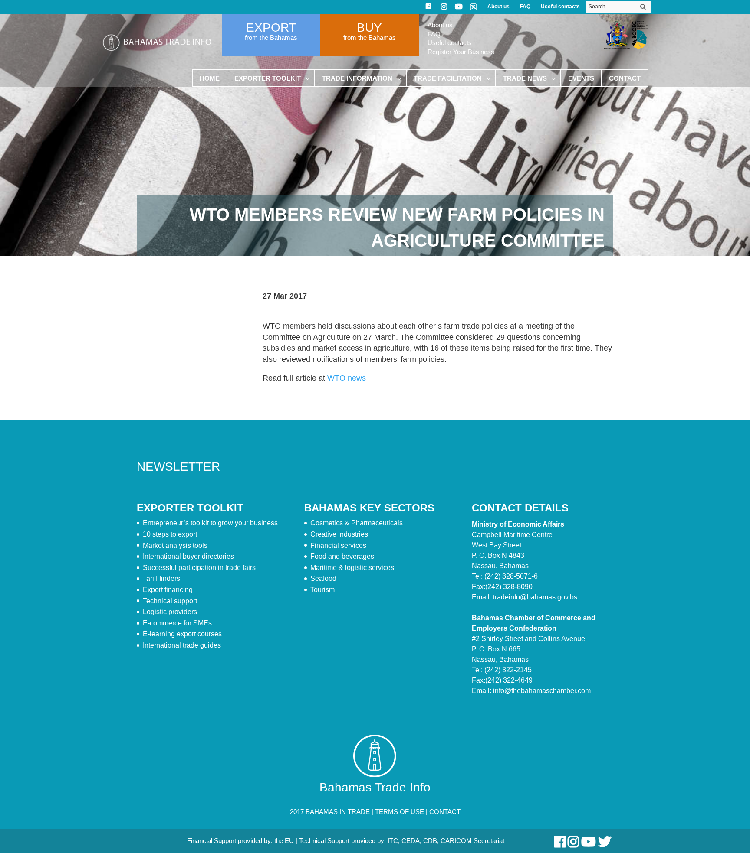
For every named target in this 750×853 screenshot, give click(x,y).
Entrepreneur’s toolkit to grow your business (210, 523)
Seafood (323, 578)
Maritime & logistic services (352, 567)
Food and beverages (342, 556)
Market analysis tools (175, 545)
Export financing (168, 589)
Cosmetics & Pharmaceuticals (356, 523)
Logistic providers (170, 611)
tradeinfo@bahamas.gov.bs (535, 597)
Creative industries (339, 534)
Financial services (338, 545)
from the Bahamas (271, 37)
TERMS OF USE (399, 811)
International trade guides (182, 645)
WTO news (346, 378)
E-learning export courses (182, 634)
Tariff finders (161, 578)
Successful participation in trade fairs (199, 567)
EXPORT (271, 27)
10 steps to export (170, 534)
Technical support (170, 601)
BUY (369, 27)
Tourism (322, 589)
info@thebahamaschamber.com (542, 690)
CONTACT (445, 811)
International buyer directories (188, 556)
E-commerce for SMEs (177, 623)
